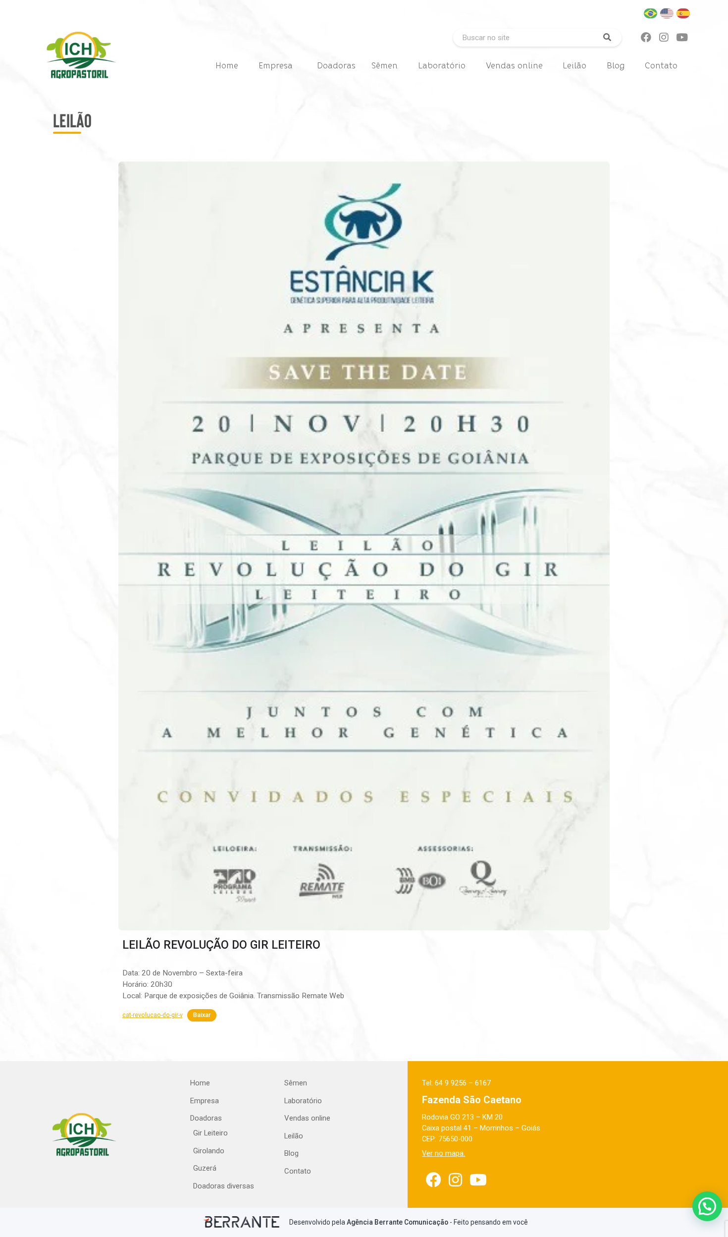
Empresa (276, 65)
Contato (661, 65)
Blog (615, 65)
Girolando (208, 1150)
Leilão (574, 65)
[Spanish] (683, 12)
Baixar (201, 1015)
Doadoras (336, 65)
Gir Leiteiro (210, 1133)
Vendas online (514, 65)
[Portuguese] (651, 12)
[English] (667, 12)
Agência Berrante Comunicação (397, 1222)
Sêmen (384, 65)
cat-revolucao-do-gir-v (152, 1015)
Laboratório (442, 65)
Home (226, 65)
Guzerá (204, 1168)
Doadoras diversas (223, 1186)
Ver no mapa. (443, 1153)
